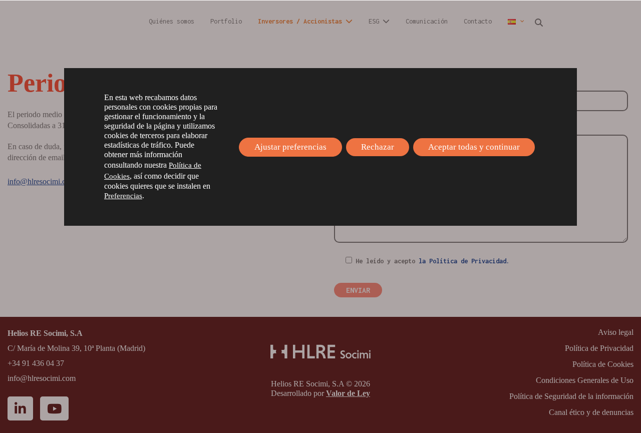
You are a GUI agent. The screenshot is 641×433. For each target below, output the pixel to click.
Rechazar (377, 147)
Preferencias (123, 196)
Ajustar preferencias (290, 147)
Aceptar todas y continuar (474, 147)
